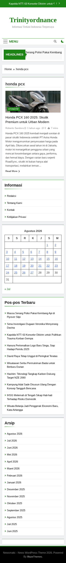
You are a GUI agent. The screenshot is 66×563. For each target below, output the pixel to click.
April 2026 (12, 461)
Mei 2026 (12, 454)
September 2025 (16, 510)
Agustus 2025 (14, 517)
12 (23, 258)
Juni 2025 (12, 531)
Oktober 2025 (14, 503)
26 (23, 272)
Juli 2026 (12, 440)
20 (32, 265)
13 (32, 258)
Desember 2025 (16, 489)
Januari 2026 (14, 482)
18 (15, 265)
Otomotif (13, 109)
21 (39, 265)
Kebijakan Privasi (16, 216)
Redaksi (11, 195)
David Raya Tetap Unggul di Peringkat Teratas (32, 356)
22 (48, 265)
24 (7, 272)
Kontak (11, 209)
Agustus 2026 (14, 433)
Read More (11, 171)
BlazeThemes (34, 556)
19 (23, 265)
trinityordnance (33, 20)
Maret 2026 (13, 468)
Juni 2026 (12, 447)
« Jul (7, 289)
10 (7, 258)
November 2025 (16, 496)
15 (48, 258)
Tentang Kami (14, 203)
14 (39, 258)
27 (32, 272)
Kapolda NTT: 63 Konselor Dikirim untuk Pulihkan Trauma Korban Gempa (31, 3)
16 (56, 258)
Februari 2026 (14, 475)
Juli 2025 (12, 524)
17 (7, 265)
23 (56, 265)
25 (15, 272)
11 (15, 258)
